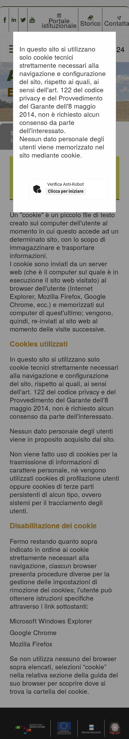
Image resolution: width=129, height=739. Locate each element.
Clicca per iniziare (66, 191)
